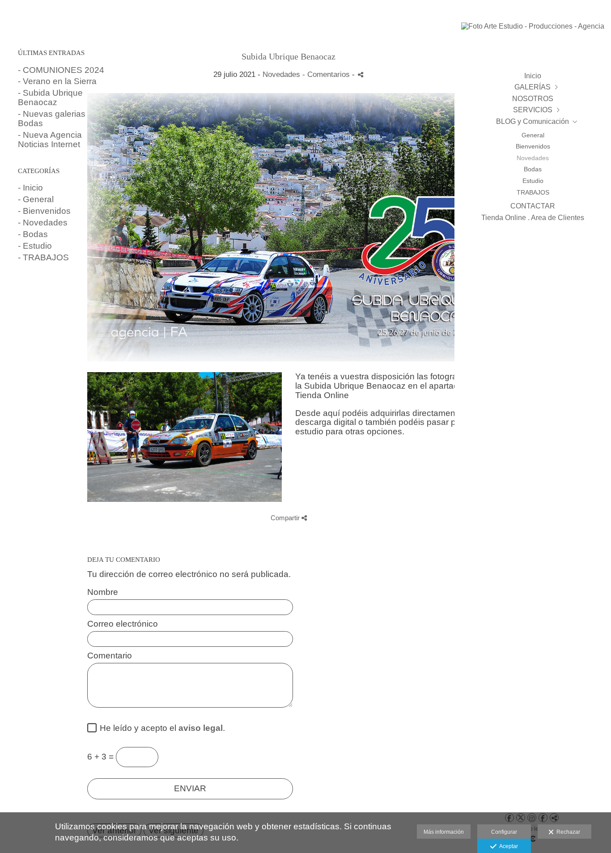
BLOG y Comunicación (532, 121)
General (533, 135)
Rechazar (567, 832)
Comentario (109, 655)
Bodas (533, 169)
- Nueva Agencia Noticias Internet (50, 139)
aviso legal (200, 728)
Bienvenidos (533, 146)
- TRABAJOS (43, 257)
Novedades (533, 157)
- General (36, 199)
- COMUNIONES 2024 (61, 70)
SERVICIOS (532, 110)
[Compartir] (360, 74)
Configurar (504, 832)
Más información (444, 832)
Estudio (532, 180)
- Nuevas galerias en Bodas (58, 118)
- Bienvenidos (44, 211)
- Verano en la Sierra (57, 81)
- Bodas (33, 234)
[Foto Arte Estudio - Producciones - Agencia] (532, 30)
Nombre (102, 592)
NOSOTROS (532, 98)
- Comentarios (327, 74)
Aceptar (507, 846)
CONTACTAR (532, 206)
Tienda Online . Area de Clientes (532, 217)
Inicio (532, 76)
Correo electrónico (122, 624)
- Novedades (43, 222)
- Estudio (35, 245)
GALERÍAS (532, 87)
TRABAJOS (533, 192)
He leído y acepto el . (160, 728)
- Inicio (30, 187)
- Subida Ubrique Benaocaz (50, 97)
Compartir (286, 518)
